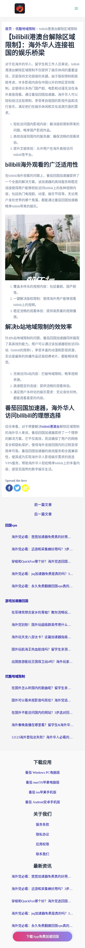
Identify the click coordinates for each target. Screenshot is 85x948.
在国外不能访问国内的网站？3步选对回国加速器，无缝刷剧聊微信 (42, 712)
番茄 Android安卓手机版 (42, 802)
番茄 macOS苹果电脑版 (42, 782)
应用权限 (42, 844)
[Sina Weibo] (25, 488)
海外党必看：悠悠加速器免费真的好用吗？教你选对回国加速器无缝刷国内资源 (42, 537)
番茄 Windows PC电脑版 (42, 772)
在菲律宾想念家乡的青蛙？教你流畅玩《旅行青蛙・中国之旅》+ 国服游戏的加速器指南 (42, 612)
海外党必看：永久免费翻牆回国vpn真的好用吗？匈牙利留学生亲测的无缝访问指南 (42, 586)
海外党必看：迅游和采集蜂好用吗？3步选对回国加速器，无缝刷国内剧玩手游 (42, 549)
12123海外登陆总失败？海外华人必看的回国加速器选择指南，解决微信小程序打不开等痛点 (42, 737)
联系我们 (42, 854)
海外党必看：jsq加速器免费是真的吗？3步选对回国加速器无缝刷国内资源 (42, 574)
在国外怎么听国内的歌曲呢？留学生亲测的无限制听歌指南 (42, 688)
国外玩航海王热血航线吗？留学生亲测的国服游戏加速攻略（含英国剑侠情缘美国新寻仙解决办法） (42, 649)
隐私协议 (42, 834)
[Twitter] (17, 488)
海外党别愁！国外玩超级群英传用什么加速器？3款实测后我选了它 (42, 624)
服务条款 (42, 824)
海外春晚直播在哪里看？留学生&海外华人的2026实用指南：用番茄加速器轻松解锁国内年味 (42, 725)
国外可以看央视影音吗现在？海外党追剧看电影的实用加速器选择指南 (42, 700)
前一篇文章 (43, 505)
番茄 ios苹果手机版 (42, 792)
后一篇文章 (43, 514)
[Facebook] (9, 488)
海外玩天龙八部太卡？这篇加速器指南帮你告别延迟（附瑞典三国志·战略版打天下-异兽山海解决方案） (42, 637)
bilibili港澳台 (50, 426)
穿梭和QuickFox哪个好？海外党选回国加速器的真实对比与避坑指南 (42, 561)
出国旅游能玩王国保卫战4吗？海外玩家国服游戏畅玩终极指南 (42, 661)
